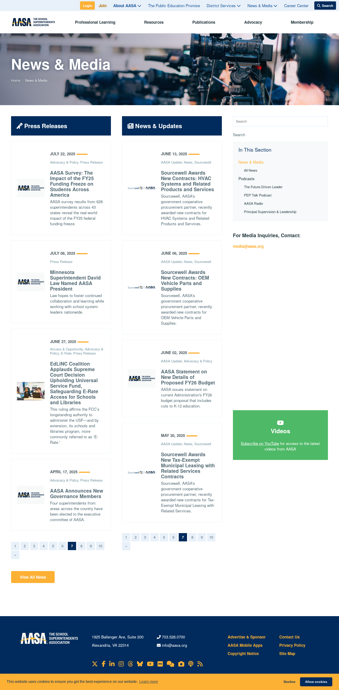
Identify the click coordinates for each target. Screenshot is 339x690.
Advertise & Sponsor (247, 637)
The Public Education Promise (174, 5)
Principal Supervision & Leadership (270, 211)
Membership (302, 22)
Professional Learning (95, 22)
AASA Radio (253, 203)
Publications (203, 22)
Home (16, 80)
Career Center (296, 5)
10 (100, 545)
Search (239, 134)
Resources (154, 22)
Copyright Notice (243, 653)
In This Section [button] (254, 149)
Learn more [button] (148, 682)
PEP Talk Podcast (257, 195)
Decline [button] (289, 682)
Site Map (287, 653)
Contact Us (289, 637)
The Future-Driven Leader (263, 186)
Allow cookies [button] (316, 682)
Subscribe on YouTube (260, 443)
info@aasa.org (174, 645)
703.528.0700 (173, 637)
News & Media (260, 5)
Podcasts (246, 178)
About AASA (125, 5)
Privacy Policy (292, 645)
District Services (222, 5)
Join (103, 5)
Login (87, 5)
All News (250, 170)
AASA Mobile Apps (245, 645)
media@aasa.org (248, 246)
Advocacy (253, 22)
